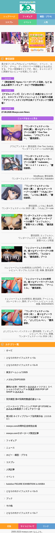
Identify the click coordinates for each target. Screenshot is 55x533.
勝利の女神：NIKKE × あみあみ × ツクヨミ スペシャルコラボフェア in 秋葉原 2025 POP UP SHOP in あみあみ (29, 389)
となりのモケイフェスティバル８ (22, 365)
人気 (46, 22)
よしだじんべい (10, 331)
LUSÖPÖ (36, 267)
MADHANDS (47, 304)
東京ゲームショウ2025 (17, 372)
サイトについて (27, 526)
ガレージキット (13, 301)
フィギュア (27, 16)
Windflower (38, 176)
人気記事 (10, 469)
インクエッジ (25, 331)
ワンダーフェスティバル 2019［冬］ (35, 238)
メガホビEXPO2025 (15, 379)
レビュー (13, 270)
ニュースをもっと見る (27, 118)
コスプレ (9, 22)
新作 (24, 301)
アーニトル (47, 299)
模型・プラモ (46, 16)
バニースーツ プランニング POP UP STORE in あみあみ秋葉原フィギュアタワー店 (28, 407)
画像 (42, 270)
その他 (9, 505)
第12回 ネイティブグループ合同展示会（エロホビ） (28, 417)
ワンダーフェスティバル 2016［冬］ (36, 336)
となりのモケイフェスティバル (21, 358)
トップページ (9, 16)
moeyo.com (27, 531)
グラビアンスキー (18, 146)
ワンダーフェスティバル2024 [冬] (27, 178)
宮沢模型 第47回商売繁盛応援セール (23, 399)
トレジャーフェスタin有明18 (17, 267)
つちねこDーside (46, 208)
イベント (27, 22)
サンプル (22, 270)
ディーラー (33, 301)
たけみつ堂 (33, 270)
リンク (46, 526)
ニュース (10, 447)
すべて (9, 350)
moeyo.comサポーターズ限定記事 (22, 433)
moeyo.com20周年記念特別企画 (21, 426)
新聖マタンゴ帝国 (45, 240)
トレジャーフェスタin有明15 (18, 299)
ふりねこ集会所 (45, 205)
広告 (9, 526)
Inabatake (49, 178)
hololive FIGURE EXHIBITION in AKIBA (25, 484)
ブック (9, 498)
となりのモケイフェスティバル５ (22, 491)
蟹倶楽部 (32, 146)
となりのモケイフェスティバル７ (22, 513)
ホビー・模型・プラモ (16, 455)
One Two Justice (45, 146)
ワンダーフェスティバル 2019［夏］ (19, 208)
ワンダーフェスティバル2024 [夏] (38, 149)
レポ (51, 301)
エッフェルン (46, 235)
